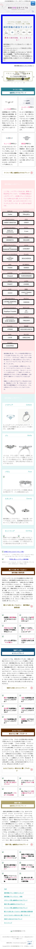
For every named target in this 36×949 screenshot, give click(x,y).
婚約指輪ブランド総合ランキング (14, 893)
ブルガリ (26, 236)
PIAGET (10, 284)
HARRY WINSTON (10, 222)
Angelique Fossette (10, 311)
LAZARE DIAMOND (10, 302)
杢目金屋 (26, 326)
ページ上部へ (29, 942)
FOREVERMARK (26, 276)
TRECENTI (26, 320)
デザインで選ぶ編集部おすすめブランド (16, 900)
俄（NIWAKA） (26, 264)
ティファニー (26, 211)
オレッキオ (26, 334)
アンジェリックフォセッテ (10, 307)
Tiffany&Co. (26, 214)
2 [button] (15, 83)
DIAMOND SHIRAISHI (10, 248)
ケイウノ (26, 227)
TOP (5, 889)
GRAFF (26, 222)
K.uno (26, 231)
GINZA (26, 289)
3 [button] (18, 83)
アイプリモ (9, 326)
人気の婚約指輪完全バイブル (16, 946)
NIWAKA (26, 267)
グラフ (26, 219)
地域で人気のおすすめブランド (13, 919)
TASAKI (10, 267)
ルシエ (9, 334)
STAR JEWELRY (10, 320)
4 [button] (21, 83)
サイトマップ (8, 923)
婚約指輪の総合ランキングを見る (23, 65)
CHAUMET (26, 249)
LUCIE (10, 337)
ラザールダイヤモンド (10, 298)
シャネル (26, 280)
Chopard (10, 276)
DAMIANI (26, 302)
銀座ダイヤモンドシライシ (10, 245)
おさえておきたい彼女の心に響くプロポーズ (17, 915)
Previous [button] (2, 77)
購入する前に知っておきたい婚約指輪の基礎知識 (18, 911)
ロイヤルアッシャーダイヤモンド (9, 254)
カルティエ (9, 211)
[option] (18, 77)
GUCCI (10, 293)
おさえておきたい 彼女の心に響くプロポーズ (16, 769)
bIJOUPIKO (10, 346)
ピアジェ (10, 280)
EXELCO (10, 231)
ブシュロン (26, 254)
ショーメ (26, 245)
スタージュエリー (10, 316)
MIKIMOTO (9, 236)
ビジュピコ (9, 342)
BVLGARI (26, 240)
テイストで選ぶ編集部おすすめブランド (16, 908)
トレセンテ (26, 316)
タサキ (9, 264)
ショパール (9, 272)
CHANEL (26, 284)
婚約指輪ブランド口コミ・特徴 (13, 896)
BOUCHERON (26, 258)
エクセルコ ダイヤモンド (10, 227)
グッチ (9, 289)
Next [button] (33, 77)
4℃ (26, 311)
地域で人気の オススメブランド (17, 688)
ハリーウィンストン (9, 219)
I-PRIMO (10, 329)
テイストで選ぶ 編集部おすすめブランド (17, 172)
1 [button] (12, 83)
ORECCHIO (26, 337)
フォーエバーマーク (26, 272)
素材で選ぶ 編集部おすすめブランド (16, 844)
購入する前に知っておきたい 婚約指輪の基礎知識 (17, 606)
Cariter (10, 214)
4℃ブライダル (26, 307)
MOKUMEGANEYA (26, 329)
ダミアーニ (26, 298)
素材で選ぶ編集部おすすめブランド (14, 904)
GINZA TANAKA (26, 293)
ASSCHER (10, 258)
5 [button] (24, 83)
